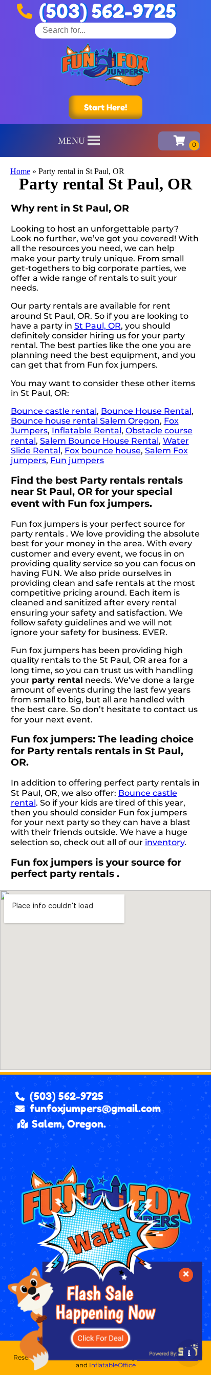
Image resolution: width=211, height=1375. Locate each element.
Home (20, 171)
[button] (71, 140)
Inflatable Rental (86, 430)
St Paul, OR (97, 326)
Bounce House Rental (146, 411)
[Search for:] (105, 30)
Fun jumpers (77, 460)
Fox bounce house (103, 450)
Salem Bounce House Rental (99, 441)
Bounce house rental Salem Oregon (85, 421)
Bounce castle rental (54, 411)
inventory (164, 842)
